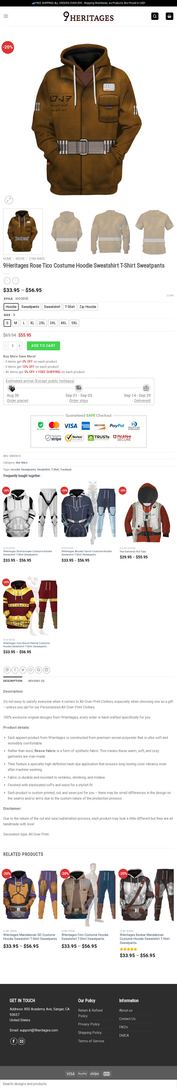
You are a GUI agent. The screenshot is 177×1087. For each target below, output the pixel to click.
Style (8, 298)
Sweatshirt (43, 469)
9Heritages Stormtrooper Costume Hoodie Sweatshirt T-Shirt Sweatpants (27, 553)
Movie (20, 258)
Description (12, 680)
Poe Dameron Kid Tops (133, 551)
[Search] (155, 16)
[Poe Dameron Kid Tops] (147, 512)
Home (7, 258)
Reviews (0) (36, 680)
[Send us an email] (21, 1041)
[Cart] (170, 16)
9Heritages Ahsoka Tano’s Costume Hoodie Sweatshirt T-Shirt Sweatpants (87, 553)
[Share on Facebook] (15, 670)
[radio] (11, 307)
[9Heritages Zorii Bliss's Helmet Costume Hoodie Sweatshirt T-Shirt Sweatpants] (30, 604)
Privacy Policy (89, 1024)
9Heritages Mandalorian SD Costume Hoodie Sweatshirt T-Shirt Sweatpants (30, 937)
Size (7, 315)
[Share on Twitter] (23, 670)
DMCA (124, 1035)
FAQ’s (123, 1027)
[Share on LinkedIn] (46, 670)
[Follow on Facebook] (13, 1041)
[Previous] (12, 120)
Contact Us (127, 1019)
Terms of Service (91, 1041)
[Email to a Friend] (30, 670)
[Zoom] (9, 200)
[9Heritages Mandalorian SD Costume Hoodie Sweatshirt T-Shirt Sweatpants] (30, 894)
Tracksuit (65, 469)
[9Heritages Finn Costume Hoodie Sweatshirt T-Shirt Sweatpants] (88, 894)
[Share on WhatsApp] (7, 670)
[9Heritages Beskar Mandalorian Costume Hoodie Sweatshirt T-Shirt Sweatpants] (147, 894)
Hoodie (15, 469)
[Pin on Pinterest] (38, 670)
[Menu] (6, 16)
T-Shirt (55, 469)
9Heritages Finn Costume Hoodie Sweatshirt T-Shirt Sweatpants (85, 937)
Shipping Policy (90, 1033)
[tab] (12, 681)
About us (126, 1010)
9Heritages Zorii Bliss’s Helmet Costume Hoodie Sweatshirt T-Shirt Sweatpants (26, 645)
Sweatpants (28, 469)
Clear (170, 295)
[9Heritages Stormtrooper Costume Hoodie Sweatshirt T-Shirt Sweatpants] (30, 512)
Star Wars (37, 258)
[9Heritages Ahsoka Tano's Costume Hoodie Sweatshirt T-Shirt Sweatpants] (88, 512)
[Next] (165, 120)
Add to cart (43, 346)
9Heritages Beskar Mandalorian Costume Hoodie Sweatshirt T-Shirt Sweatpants (145, 939)
